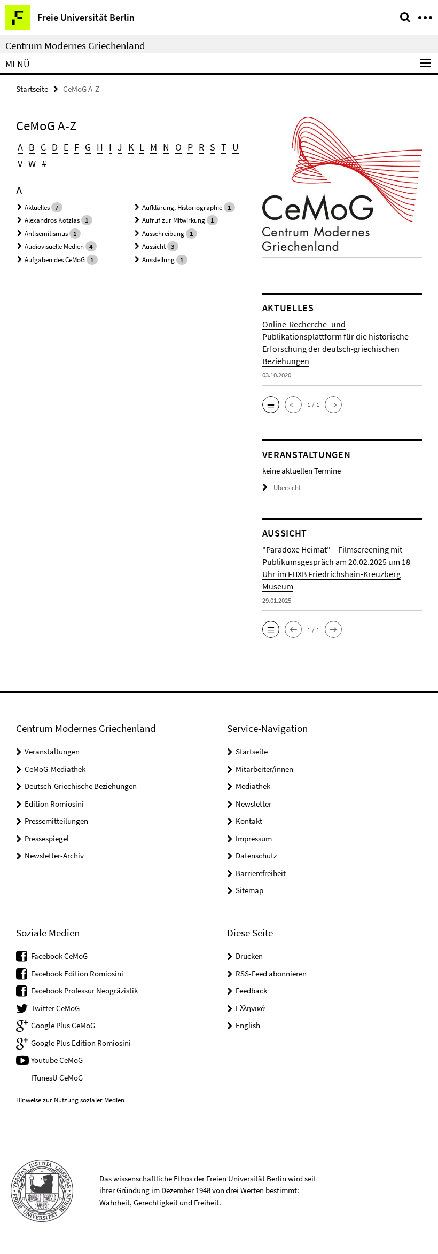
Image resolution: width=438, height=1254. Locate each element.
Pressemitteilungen (56, 821)
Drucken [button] (249, 956)
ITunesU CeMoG (57, 1077)
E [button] (66, 147)
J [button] (120, 147)
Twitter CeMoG (55, 1008)
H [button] (100, 147)
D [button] (55, 147)
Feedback (251, 990)
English (248, 1025)
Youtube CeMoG (57, 1060)
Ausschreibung (163, 233)
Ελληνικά (250, 1008)
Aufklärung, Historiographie (182, 207)
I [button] (110, 147)
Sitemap (249, 890)
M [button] (153, 147)
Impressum (254, 838)
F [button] (76, 147)
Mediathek (253, 786)
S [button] (212, 147)
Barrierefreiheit (261, 873)
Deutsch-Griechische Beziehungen (81, 786)
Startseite (32, 89)
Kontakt (249, 821)
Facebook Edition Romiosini (77, 973)
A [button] (20, 147)
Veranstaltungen (52, 751)
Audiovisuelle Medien (54, 246)
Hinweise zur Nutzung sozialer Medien (70, 1100)
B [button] (32, 147)
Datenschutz (256, 855)
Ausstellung (158, 259)
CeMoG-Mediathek (55, 769)
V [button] (20, 163)
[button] (270, 404)
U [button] (235, 147)
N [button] (166, 147)
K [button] (131, 147)
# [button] (44, 163)
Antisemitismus (46, 233)
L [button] (141, 147)
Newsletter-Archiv (54, 855)
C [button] (43, 147)
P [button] (190, 147)
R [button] (201, 147)
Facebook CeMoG (59, 956)
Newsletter (253, 804)
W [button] (32, 163)
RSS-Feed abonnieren (271, 973)
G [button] (88, 147)
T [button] (223, 147)
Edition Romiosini (54, 804)
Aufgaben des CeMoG (55, 259)
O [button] (178, 147)
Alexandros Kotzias (52, 220)
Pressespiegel (47, 838)
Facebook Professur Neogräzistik (84, 990)
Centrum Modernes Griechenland (75, 45)
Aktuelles (37, 207)
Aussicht (154, 246)
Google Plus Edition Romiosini (81, 1043)
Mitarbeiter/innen (264, 769)
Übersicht (287, 487)
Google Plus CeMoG (63, 1025)
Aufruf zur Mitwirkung (173, 220)
